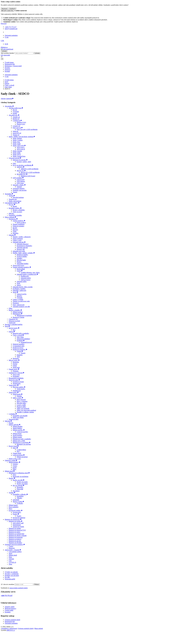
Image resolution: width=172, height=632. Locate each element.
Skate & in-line (14, 380)
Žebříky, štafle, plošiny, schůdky (23, 253)
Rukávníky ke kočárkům (20, 476)
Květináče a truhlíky (19, 289)
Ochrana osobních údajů (12, 620)
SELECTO (20, 170)
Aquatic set (16, 117)
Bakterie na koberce (15, 539)
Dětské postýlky (18, 430)
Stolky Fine (16, 142)
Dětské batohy (13, 505)
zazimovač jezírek (18, 526)
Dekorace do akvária (19, 160)
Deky (15, 448)
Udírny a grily (17, 240)
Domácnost (12, 219)
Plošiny (19, 262)
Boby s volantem (22, 401)
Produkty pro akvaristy (12, 575)
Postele (11, 423)
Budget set (16, 119)
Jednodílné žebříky (23, 263)
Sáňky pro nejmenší (23, 408)
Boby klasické (21, 399)
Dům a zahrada (10, 217)
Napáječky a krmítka (15, 215)
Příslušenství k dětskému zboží (18, 473)
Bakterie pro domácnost (12, 519)
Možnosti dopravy (10, 608)
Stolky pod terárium (15, 201)
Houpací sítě (21, 249)
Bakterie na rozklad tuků (16, 534)
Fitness (11, 331)
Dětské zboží (9, 471)
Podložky (20, 355)
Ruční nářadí (21, 269)
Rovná (15, 110)
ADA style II (21, 149)
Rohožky (16, 233)
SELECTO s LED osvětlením (30, 172)
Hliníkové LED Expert (28, 176)
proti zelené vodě (18, 523)
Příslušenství (17, 314)
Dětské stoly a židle (19, 441)
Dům (10, 557)
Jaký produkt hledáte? (8, 53)
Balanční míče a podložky (21, 333)
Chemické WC (13, 319)
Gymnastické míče (18, 346)
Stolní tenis (16, 367)
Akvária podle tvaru (15, 108)
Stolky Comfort (17, 140)
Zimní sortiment (18, 238)
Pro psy (11, 204)
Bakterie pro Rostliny (15, 543)
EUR (6, 44)
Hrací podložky (14, 507)
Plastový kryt (21, 124)
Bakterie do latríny (14, 532)
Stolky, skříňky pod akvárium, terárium (21, 136)
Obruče (23, 353)
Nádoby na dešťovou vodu (21, 301)
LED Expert (20, 179)
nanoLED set (17, 133)
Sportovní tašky (14, 419)
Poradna (7, 68)
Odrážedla (16, 500)
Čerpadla (19, 297)
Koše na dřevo (21, 222)
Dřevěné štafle (21, 260)
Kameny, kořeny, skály (24, 161)
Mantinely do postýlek (24, 444)
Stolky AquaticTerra (19, 156)
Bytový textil (13, 446)
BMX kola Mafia (18, 417)
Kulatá (15, 113)
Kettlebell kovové (26, 342)
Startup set (16, 135)
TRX (18, 356)
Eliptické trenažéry (18, 344)
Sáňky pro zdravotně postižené (26, 410)
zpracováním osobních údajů (18, 588)
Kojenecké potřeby (15, 510)
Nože (18, 283)
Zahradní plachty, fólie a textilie (23, 287)
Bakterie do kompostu (16, 537)
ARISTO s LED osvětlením (29, 169)
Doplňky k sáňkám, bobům (25, 412)
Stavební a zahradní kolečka (13, 324)
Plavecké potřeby (18, 387)
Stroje (15, 292)
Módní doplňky (14, 462)
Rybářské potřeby (14, 208)
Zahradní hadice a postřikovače (27, 274)
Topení (15, 192)
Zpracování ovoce (18, 265)
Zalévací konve (25, 280)
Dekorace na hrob (14, 321)
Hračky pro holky (22, 482)
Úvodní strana (9, 62)
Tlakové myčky (22, 294)
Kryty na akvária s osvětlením (22, 165)
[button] (2, 40)
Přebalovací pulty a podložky (22, 439)
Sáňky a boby (17, 398)
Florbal (15, 364)
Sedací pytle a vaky (15, 458)
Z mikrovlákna (21, 450)
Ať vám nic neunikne (8, 584)
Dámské (19, 396)
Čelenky (15, 464)
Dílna (10, 308)
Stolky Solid (17, 144)
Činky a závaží (17, 335)
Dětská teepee (17, 433)
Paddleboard (17, 390)
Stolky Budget (17, 138)
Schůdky (19, 258)
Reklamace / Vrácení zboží (13, 66)
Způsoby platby (10, 607)
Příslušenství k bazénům (24, 315)
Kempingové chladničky (24, 246)
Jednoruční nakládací (23, 339)
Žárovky (15, 229)
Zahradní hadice (26, 278)
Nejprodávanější (10, 579)
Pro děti (7, 577)
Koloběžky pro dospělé (20, 416)
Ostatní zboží (17, 453)
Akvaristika (8, 106)
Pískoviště (20, 489)
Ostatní (19, 351)
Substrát (19, 187)
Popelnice (16, 303)
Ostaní (19, 271)
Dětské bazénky (18, 312)
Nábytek (8, 421)
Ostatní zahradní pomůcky (21, 267)
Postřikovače (25, 276)
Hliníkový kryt (21, 122)
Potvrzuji (3, 23)
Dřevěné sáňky (21, 403)
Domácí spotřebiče (18, 224)
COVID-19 (12, 562)
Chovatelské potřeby (11, 203)
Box (14, 330)
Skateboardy (17, 383)
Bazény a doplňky (15, 310)
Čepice (15, 466)
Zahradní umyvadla (19, 251)
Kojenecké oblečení (19, 518)
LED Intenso (21, 181)
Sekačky (19, 296)
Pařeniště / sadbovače (19, 290)
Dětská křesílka (17, 426)
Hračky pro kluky (22, 484)
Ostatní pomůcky (18, 221)
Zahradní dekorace (22, 244)
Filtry (14, 163)
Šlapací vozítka (18, 501)
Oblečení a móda (10, 460)
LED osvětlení (17, 178)
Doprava (7, 69)
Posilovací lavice (18, 348)
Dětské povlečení (22, 457)
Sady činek (20, 337)
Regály (15, 228)
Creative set (16, 126)
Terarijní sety (13, 199)
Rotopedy (16, 358)
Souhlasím (12, 8)
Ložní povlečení (18, 455)
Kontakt (7, 71)
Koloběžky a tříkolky (19, 494)
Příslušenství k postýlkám (21, 442)
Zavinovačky (17, 512)
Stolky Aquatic (17, 151)
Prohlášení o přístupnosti (9, 628)
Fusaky (15, 514)
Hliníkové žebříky (22, 255)
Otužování (12, 323)
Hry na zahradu (18, 485)
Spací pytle (16, 374)
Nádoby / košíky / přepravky (22, 237)
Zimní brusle (17, 394)
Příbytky (11, 213)
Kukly (15, 467)
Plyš (18, 451)
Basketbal (16, 362)
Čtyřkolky (20, 503)
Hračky (11, 478)
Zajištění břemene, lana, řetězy (30, 272)
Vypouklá (16, 111)
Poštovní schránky (18, 226)
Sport (7, 326)
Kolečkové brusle (18, 382)
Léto (10, 560)
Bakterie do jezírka (15, 521)
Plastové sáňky (21, 407)
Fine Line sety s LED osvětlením (27, 129)
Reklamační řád (10, 64)
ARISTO (20, 167)
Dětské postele (17, 437)
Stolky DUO (17, 154)
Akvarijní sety (13, 115)
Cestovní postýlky (22, 432)
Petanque (16, 371)
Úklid (14, 231)
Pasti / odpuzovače (18, 305)
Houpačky (20, 487)
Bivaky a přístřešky (19, 210)
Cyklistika (12, 414)
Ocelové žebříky (22, 256)
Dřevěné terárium (18, 197)
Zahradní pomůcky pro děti (21, 306)
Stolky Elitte (17, 153)
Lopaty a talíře (21, 405)
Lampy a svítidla (18, 299)
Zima (10, 564)
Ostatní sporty (13, 369)
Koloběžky (20, 496)
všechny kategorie (6, 98)
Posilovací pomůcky (19, 349)
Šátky (14, 469)
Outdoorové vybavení (16, 373)
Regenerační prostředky (16, 378)
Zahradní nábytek (18, 242)
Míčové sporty (13, 360)
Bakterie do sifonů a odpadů (17, 535)
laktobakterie (17, 525)
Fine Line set (17, 128)
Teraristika (8, 194)
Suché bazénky (17, 435)
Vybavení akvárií (14, 158)
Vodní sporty (13, 385)
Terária (11, 195)
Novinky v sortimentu (12, 574)
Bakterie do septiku (15, 528)
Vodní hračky (21, 389)
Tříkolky (19, 498)
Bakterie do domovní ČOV (17, 530)
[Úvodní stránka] (7, 49)
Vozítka (11, 492)
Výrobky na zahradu (11, 572)
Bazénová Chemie (18, 317)
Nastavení (4, 8)
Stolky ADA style (18, 145)
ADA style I (20, 147)
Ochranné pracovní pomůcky (14, 544)
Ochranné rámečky (19, 188)
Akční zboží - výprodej (12, 550)
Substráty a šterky (18, 185)
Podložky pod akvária (19, 190)
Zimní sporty (13, 392)
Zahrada (11, 235)
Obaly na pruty (17, 212)
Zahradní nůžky (22, 281)
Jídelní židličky (17, 428)
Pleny (10, 509)
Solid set (15, 131)
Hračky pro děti (18, 480)
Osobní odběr (9, 610)
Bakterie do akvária (15, 541)
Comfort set (17, 120)
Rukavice (12, 548)
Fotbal (15, 365)
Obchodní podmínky (11, 35)
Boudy (15, 206)
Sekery (19, 285)
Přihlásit (36, 584)
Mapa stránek (38, 628)
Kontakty (8, 612)
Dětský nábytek (14, 424)
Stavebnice (16, 491)
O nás (6, 37)
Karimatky (16, 376)
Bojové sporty (13, 328)
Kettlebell (20, 340)
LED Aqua (20, 183)
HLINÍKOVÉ (21, 174)
